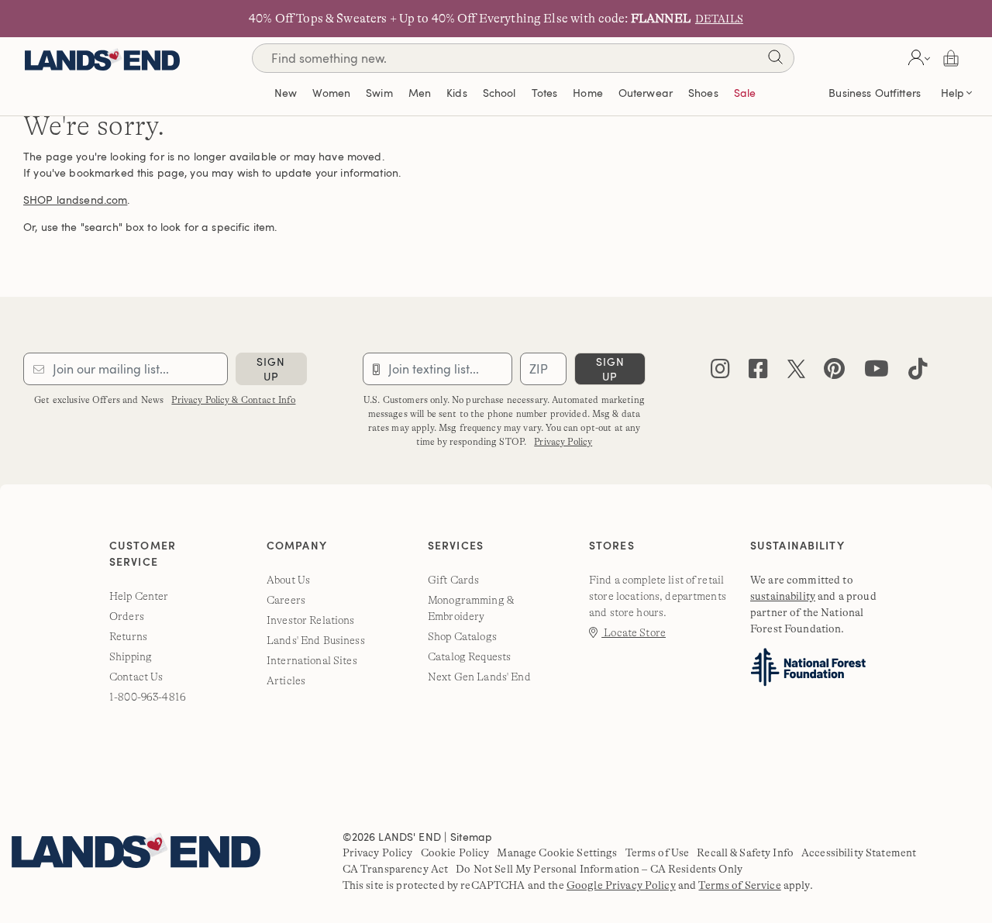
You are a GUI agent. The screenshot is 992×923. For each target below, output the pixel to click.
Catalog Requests (469, 656)
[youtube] (876, 372)
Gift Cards (453, 579)
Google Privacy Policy (621, 885)
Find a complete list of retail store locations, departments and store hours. (657, 595)
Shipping (130, 656)
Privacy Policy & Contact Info (233, 399)
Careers (286, 600)
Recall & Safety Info (745, 852)
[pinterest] (834, 372)
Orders (126, 616)
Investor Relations (311, 620)
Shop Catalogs (462, 636)
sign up (271, 369)
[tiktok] (918, 372)
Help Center (139, 596)
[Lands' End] (102, 57)
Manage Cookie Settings (557, 852)
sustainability (782, 596)
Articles (286, 680)
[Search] (775, 60)
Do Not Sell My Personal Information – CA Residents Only (599, 869)
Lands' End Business (316, 640)
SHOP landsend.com (75, 199)
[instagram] (720, 372)
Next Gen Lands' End (479, 676)
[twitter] (796, 372)
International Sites (312, 660)
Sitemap (471, 836)
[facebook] (758, 372)
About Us (288, 579)
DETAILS (719, 18)
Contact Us (136, 676)
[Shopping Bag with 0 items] (951, 58)
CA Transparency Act (396, 869)
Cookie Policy (455, 852)
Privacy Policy (563, 441)
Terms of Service (739, 885)
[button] (917, 58)
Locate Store (633, 632)
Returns (128, 636)
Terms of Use (657, 852)
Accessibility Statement (858, 852)
